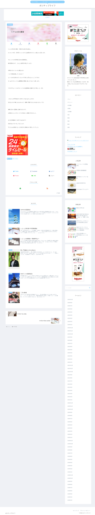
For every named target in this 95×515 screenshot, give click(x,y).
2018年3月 (70, 500)
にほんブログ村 (71, 144)
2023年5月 (70, 312)
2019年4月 (70, 462)
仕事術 (69, 108)
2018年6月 (70, 490)
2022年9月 (70, 337)
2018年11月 (70, 478)
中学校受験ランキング (72, 151)
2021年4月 (70, 390)
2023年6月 (70, 308)
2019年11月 (70, 440)
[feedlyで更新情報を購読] (20, 188)
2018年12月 (70, 475)
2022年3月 (70, 356)
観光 (68, 124)
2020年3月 (70, 431)
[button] (56, 43)
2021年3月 (70, 393)
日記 (68, 114)
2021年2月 (70, 396)
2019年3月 (70, 465)
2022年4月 (70, 352)
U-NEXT (47, 17)
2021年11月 (70, 368)
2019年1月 (70, 472)
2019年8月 (70, 450)
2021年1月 (70, 399)
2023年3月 (70, 318)
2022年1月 (70, 362)
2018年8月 (70, 484)
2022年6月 (70, 346)
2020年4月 (70, 428)
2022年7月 (70, 343)
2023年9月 (70, 302)
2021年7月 (70, 381)
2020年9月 (70, 412)
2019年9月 (70, 446)
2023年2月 (70, 321)
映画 (68, 117)
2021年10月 (70, 371)
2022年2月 (70, 359)
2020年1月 (70, 437)
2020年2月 (70, 434)
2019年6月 (70, 456)
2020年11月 (70, 406)
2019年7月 (70, 453)
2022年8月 (70, 340)
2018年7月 (70, 487)
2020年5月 (70, 425)
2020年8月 (70, 415)
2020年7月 (70, 418)
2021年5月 (70, 387)
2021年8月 (70, 377)
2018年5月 (70, 493)
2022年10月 (70, 334)
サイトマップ (76, 510)
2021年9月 (70, 374)
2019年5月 (70, 459)
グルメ (69, 99)
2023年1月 (70, 324)
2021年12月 (70, 365)
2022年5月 (70, 349)
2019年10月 (70, 443)
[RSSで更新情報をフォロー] (47, 188)
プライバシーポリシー (85, 510)
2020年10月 (70, 409)
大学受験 (69, 111)
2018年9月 (70, 481)
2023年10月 (70, 299)
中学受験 (10, 158)
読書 (68, 127)
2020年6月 (70, 421)
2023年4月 (70, 315)
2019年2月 (70, 468)
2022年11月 (70, 330)
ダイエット (70, 102)
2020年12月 (70, 403)
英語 (68, 121)
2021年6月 (70, 384)
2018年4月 (70, 497)
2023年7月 (70, 305)
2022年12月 (70, 327)
